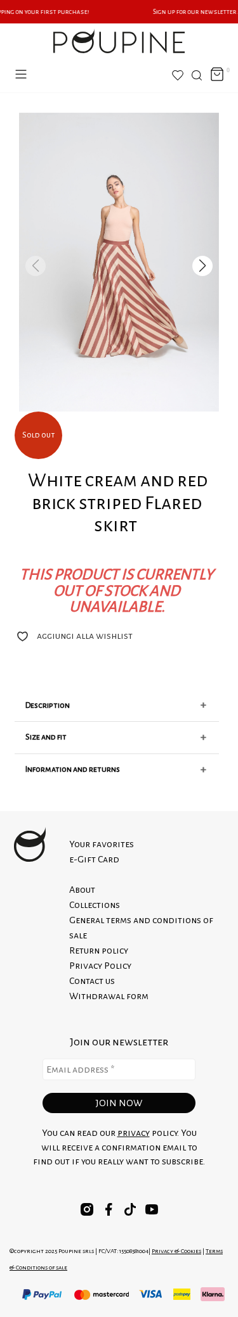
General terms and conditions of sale (141, 927)
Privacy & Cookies (176, 1250)
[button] (202, 266)
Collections (94, 905)
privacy (133, 1133)
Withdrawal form (109, 996)
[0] (217, 75)
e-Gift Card (94, 859)
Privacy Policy (100, 966)
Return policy (98, 950)
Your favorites (101, 844)
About (82, 890)
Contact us (92, 981)
